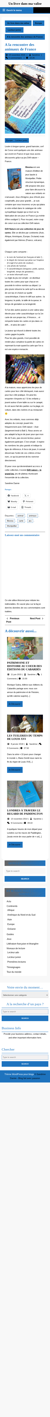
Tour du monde (14, 972)
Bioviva (10, 521)
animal (20, 516)
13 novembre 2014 (19, 819)
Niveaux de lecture (16, 948)
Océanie (11, 929)
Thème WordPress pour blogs (19, 1074)
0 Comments (13, 748)
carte (21, 521)
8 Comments (17, 823)
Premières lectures (16, 962)
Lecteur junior (14, 30)
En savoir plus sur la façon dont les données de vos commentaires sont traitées (25, 608)
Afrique (10, 910)
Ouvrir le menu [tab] (14, 10)
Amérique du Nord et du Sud (21, 915)
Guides (10, 934)
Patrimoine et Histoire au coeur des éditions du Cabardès (24, 666)
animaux (32, 516)
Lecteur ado (13, 952)
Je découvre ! (15, 705)
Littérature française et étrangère (22, 944)
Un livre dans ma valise (25, 3)
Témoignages (13, 967)
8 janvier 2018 (17, 744)
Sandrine (36, 55)
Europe (38, 23)
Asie (9, 919)
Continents (12, 906)
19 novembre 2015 (17, 55)
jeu (30, 521)
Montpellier (12, 526)
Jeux (9, 939)
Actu (9, 901)
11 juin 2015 (16, 674)
